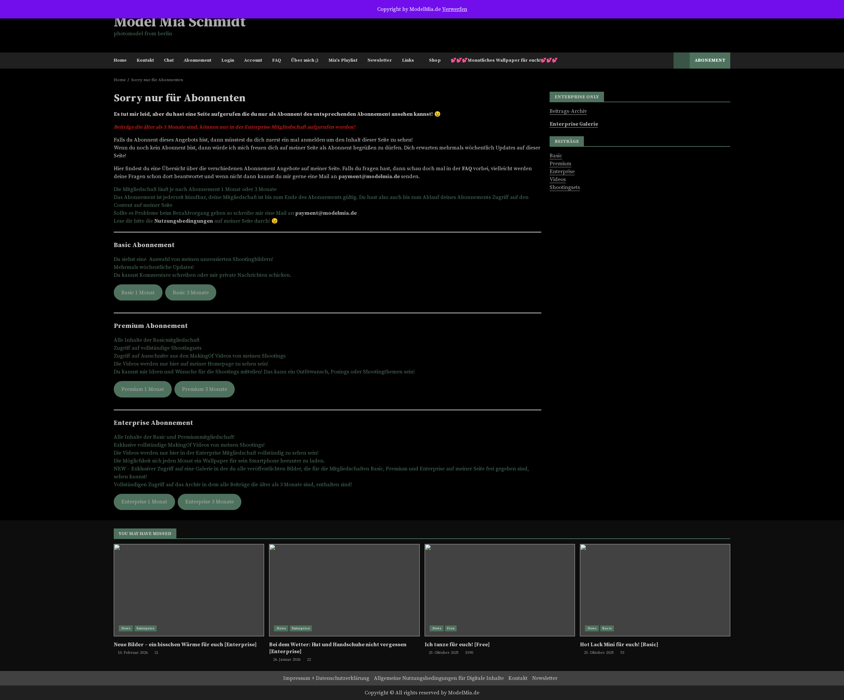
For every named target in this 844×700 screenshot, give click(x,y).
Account (253, 60)
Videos (558, 179)
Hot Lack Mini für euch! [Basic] (655, 590)
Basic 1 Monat (138, 292)
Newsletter (379, 60)
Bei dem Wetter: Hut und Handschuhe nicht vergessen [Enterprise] (344, 590)
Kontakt (145, 60)
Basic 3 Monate (191, 292)
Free (451, 628)
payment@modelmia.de (369, 176)
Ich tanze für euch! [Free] (500, 590)
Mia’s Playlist (342, 60)
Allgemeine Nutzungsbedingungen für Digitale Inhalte (439, 678)
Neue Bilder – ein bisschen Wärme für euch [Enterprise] (189, 590)
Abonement (710, 60)
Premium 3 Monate (204, 389)
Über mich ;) (304, 60)
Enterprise (562, 171)
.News (126, 628)
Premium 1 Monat (142, 389)
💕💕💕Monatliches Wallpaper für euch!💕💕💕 (504, 60)
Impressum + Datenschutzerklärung (326, 678)
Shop (435, 60)
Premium (560, 163)
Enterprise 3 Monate (209, 501)
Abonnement (197, 60)
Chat (169, 60)
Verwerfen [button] (454, 9)
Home (120, 60)
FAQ (276, 60)
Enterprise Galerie (574, 123)
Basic (556, 155)
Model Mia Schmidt (180, 22)
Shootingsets (565, 187)
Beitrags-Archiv (568, 111)
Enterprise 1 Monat (144, 501)
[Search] (665, 60)
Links (408, 60)
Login (227, 60)
